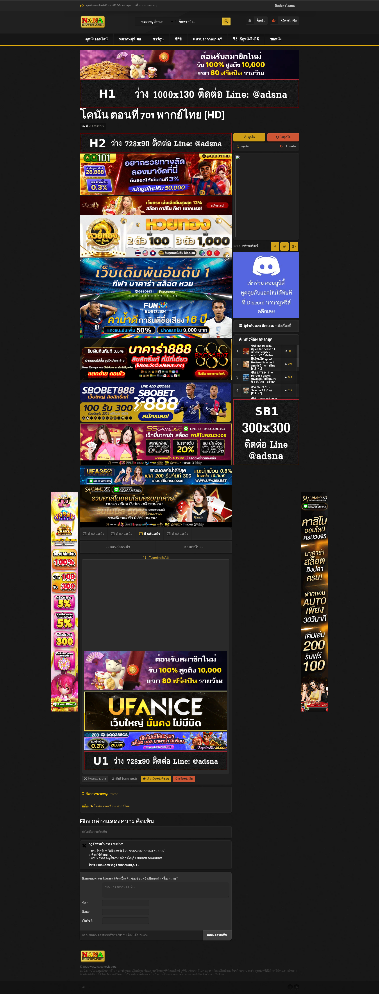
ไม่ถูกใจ (285, 137)
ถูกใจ (251, 137)
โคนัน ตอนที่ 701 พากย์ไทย (111, 806)
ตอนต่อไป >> (194, 547)
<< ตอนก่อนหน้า (117, 547)
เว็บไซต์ (87, 920)
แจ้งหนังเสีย (185, 779)
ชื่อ (85, 903)
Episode (113, 794)
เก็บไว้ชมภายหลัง (126, 779)
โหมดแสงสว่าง (96, 779)
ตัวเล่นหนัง (95, 533)
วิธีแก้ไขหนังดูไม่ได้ (156, 557)
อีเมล (86, 912)
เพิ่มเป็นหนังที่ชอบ (157, 779)
